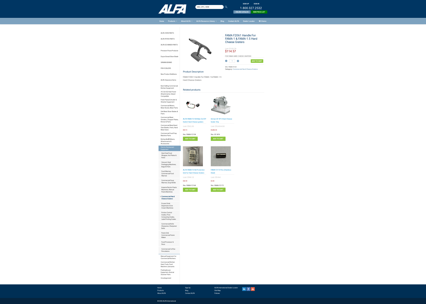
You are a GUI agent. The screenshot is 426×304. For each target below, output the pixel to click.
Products (171, 21)
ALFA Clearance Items (168, 80)
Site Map (217, 290)
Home (161, 21)
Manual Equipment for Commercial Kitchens (168, 257)
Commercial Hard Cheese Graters (168, 198)
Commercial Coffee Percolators (168, 250)
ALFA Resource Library (205, 21)
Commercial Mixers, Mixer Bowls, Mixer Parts (169, 107)
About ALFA (186, 21)
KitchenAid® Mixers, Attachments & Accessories (168, 141)
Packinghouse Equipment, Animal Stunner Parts (167, 272)
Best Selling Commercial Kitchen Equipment (169, 87)
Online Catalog (242, 12)
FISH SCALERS (166, 68)
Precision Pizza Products (169, 51)
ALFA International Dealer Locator (226, 288)
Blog (222, 21)
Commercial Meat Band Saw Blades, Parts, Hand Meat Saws (169, 127)
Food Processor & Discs (167, 243)
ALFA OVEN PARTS (167, 33)
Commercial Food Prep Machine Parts (169, 134)
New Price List (259, 12)
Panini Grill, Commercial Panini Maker (168, 235)
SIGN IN (256, 4)
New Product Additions (169, 74)
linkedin (244, 289)
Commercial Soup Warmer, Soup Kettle (168, 182)
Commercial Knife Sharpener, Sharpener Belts (169, 226)
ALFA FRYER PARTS (168, 39)
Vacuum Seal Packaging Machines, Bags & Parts (168, 164)
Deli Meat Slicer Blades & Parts (169, 113)
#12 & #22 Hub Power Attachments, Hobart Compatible (168, 94)
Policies (217, 293)
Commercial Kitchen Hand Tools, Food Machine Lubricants (168, 264)
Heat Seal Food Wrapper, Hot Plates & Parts (169, 155)
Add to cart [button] (190, 139)
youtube (253, 289)
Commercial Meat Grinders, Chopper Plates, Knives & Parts (169, 119)
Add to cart (257, 61)
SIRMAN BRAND (166, 62)
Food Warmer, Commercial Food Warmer (167, 173)
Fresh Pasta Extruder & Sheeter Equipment (169, 101)
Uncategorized (166, 278)
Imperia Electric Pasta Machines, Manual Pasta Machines (169, 190)
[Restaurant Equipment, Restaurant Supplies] (174, 9)
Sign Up (187, 288)
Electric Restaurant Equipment (167, 148)
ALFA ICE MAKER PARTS (169, 45)
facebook (248, 289)
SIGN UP (246, 4)
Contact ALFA (233, 21)
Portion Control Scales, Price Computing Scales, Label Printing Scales (168, 216)
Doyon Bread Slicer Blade (169, 56)
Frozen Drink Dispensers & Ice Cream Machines (167, 206)
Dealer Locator (249, 21)
